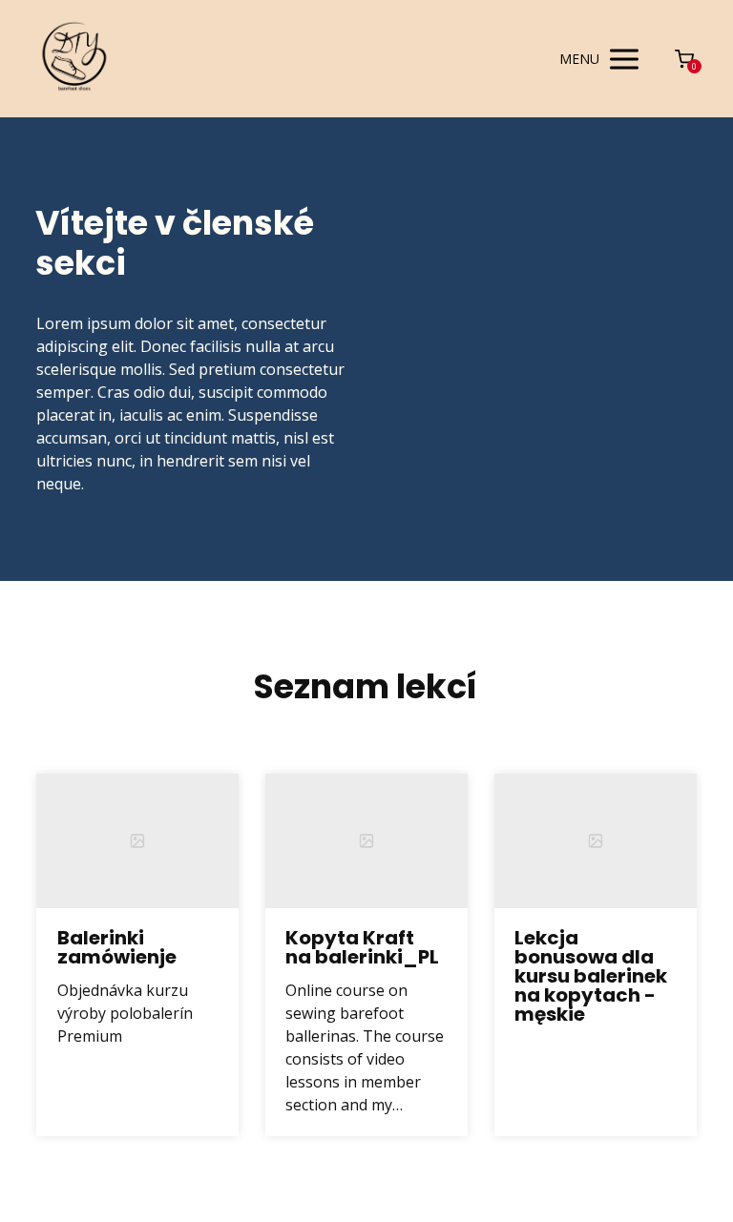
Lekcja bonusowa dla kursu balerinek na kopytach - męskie (590, 975)
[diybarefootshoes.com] (74, 58)
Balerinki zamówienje (117, 947)
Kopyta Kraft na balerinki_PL (362, 947)
